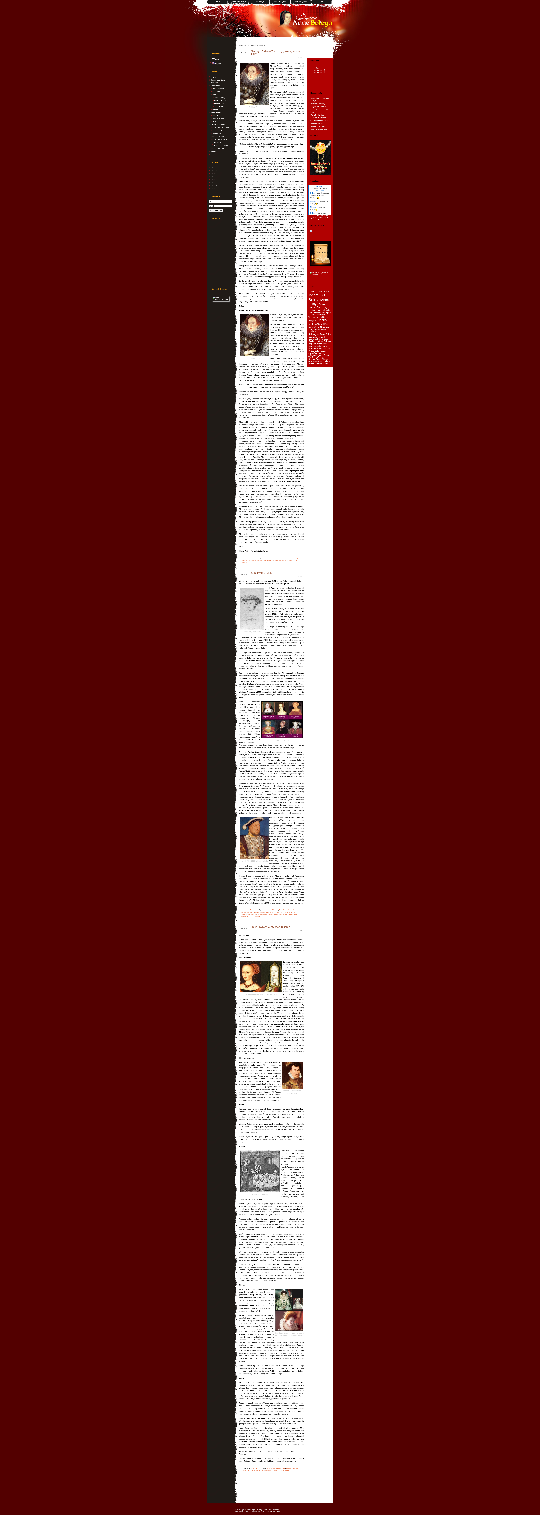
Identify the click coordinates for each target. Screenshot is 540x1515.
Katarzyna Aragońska (248, 914)
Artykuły (252, 558)
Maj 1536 (312, 343)
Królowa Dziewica (256, 560)
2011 (214, 185)
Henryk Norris (321, 317)
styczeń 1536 (323, 355)
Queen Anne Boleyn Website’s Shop (238, 2)
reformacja (313, 355)
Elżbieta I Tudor (315, 310)
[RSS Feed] (326, 43)
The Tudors (313, 357)
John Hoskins (321, 332)
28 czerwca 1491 (268, 910)
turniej (310, 361)
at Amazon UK (319, 72)
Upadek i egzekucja (222, 145)
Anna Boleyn (259, 2)
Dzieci (214, 121)
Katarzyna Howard (261, 914)
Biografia (217, 142)
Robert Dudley (276, 560)
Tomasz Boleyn (220, 98)
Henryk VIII (285, 558)
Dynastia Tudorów (246, 912)
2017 (214, 170)
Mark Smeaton (315, 346)
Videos (213, 154)
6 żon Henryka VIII (300, 2)
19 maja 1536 (314, 291)
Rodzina (215, 95)
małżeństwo (267, 560)
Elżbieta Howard (220, 101)
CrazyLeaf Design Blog (272, 1511)
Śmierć (325, 363)
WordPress (275, 1510)
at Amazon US (319, 70)
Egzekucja (322, 307)
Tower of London (322, 359)
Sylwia (300, 57)
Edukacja (216, 92)
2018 (214, 168)
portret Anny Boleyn (316, 353)
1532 (323, 291)
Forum (217, 2)
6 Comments (285, 1470)
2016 (214, 173)
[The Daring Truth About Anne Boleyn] (319, 65)
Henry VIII (319, 324)
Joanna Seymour (295, 558)
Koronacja (324, 339)
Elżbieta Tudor (276, 558)
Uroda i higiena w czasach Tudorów (270, 927)
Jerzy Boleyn (219, 107)
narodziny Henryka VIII (286, 914)
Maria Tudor (322, 344)
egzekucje (256, 912)
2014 (214, 176)
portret (324, 351)
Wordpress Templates (242, 1511)
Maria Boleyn (219, 104)
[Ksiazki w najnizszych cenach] (320, 275)
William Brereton (315, 363)
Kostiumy (312, 341)
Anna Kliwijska (292, 910)
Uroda (275, 1470)
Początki (215, 116)
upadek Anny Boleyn (321, 361)
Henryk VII (273, 912)
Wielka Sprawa (218, 118)
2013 (214, 179)
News (257, 1468)
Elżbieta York (264, 912)
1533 (327, 291)
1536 (311, 295)
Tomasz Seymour (287, 560)
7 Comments (256, 916)
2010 (214, 188)
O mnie (321, 2)
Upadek (215, 110)
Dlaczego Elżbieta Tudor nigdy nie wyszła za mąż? (275, 52)
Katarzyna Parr (245, 560)
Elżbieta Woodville (292, 1468)
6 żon (276, 910)
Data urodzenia (218, 89)
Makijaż (269, 1470)
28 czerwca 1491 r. (261, 572)
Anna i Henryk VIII (279, 2)
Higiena (252, 1470)
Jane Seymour (322, 327)
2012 (214, 182)
